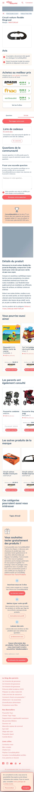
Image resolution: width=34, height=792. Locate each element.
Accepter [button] (26, 788)
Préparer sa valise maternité (12, 692)
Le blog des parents (10, 678)
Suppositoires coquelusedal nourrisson (15, 718)
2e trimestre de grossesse (11, 684)
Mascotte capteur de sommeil (12, 726)
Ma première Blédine (9, 721)
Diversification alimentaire (11, 702)
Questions (9, 115)
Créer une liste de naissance (12, 694)
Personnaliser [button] (9, 788)
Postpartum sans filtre (10, 705)
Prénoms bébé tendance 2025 (13, 689)
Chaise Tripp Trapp (9, 715)
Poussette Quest (8, 734)
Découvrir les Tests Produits (15, 574)
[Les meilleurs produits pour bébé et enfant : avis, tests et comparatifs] (11, 2)
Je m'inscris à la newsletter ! (17, 660)
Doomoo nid (6, 723)
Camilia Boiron (7, 737)
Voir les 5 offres (17, 105)
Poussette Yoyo (7, 713)
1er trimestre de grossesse (11, 681)
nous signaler (16, 75)
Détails (26, 115)
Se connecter (17, 141)
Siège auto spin (7, 731)
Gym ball (5, 729)
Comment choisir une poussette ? (13, 697)
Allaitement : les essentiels (11, 700)
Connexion (29, 3)
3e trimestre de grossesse (11, 686)
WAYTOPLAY (13, 22)
